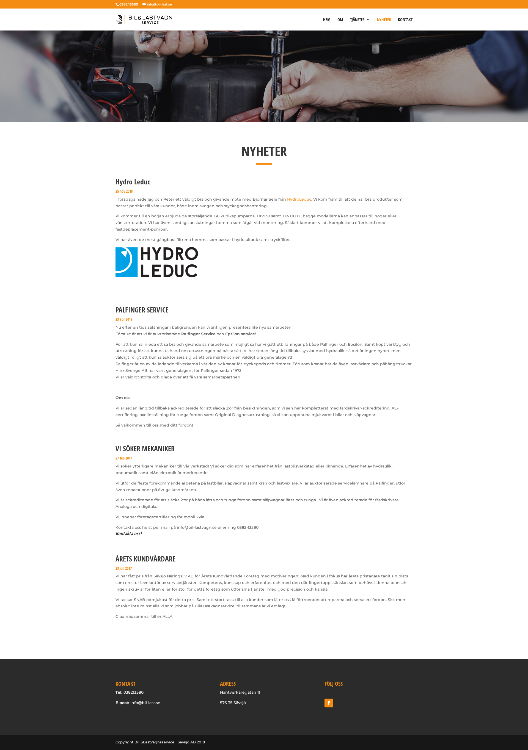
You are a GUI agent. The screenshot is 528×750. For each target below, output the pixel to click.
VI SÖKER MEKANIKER (145, 448)
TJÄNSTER (357, 20)
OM (340, 20)
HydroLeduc (299, 199)
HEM (327, 20)
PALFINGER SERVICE (142, 310)
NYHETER (384, 20)
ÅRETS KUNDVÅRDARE (145, 559)
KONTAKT (405, 20)
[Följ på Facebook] (328, 703)
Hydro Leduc (133, 182)
